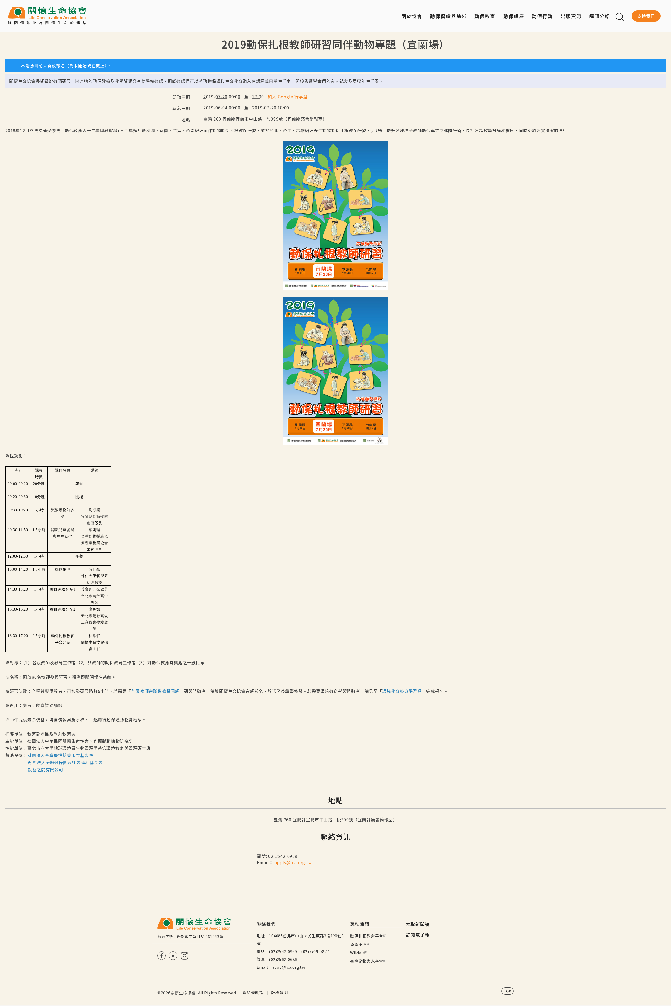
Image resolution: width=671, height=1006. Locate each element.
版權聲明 (279, 992)
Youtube (173, 955)
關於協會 (412, 16)
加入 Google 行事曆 (287, 96)
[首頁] (47, 16)
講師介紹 (599, 16)
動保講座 (513, 16)
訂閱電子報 (418, 934)
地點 (185, 119)
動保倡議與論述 (448, 16)
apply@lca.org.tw (293, 862)
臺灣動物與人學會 (366, 961)
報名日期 (181, 108)
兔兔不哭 (358, 944)
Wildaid (357, 952)
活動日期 (181, 97)
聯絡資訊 (335, 836)
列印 (660, 53)
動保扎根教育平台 (366, 936)
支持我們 (646, 16)
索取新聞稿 (418, 924)
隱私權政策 (253, 992)
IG (184, 955)
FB (161, 955)
